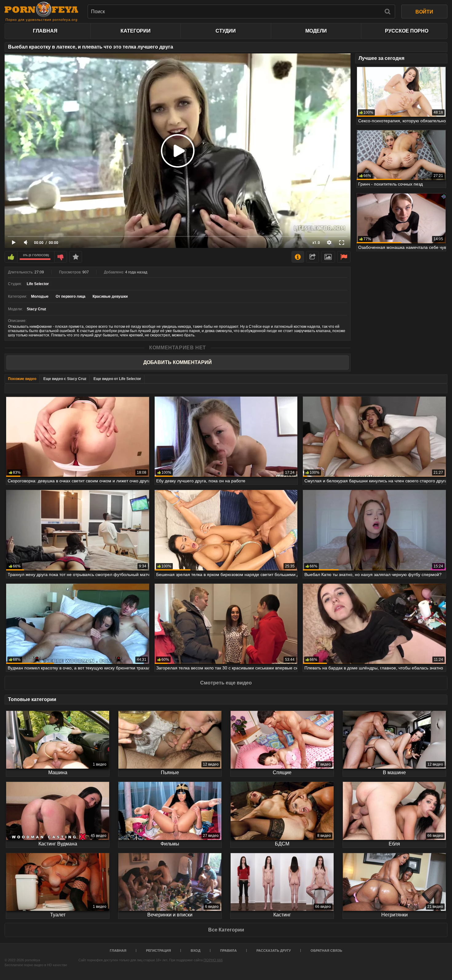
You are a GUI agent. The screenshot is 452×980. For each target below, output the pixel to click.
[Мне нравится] (11, 257)
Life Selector (38, 284)
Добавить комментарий (177, 362)
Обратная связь (326, 950)
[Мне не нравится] (60, 257)
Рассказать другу (273, 950)
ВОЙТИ (424, 11)
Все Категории (226, 929)
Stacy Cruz (36, 309)
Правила (228, 950)
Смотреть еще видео (226, 682)
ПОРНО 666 (213, 960)
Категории (136, 30)
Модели (316, 30)
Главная (45, 30)
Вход (195, 950)
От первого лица (70, 296)
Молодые (40, 296)
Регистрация (158, 950)
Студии (226, 30)
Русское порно (406, 30)
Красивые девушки (110, 296)
